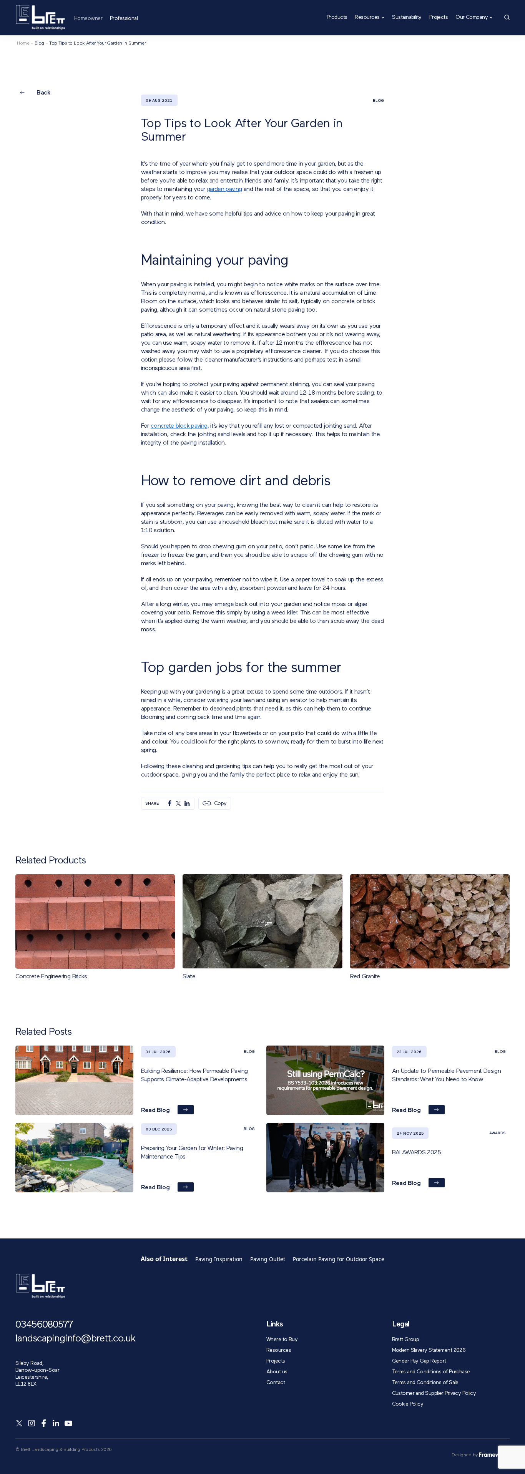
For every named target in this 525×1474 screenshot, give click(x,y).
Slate (189, 977)
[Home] (40, 17)
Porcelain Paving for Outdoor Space (338, 1259)
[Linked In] (56, 1423)
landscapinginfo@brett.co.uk (75, 1339)
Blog (39, 43)
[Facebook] (44, 1423)
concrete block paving (179, 426)
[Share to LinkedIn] (187, 803)
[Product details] (161, 885)
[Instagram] (31, 1423)
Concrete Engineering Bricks (51, 977)
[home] (40, 1286)
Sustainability (406, 17)
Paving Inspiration (219, 1259)
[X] (19, 1423)
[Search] (507, 17)
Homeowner (88, 18)
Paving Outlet (267, 1259)
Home (23, 43)
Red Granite (365, 977)
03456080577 (44, 1325)
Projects (438, 17)
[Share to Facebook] (170, 803)
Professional (124, 18)
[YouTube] (68, 1423)
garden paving (224, 189)
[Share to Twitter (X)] (178, 803)
